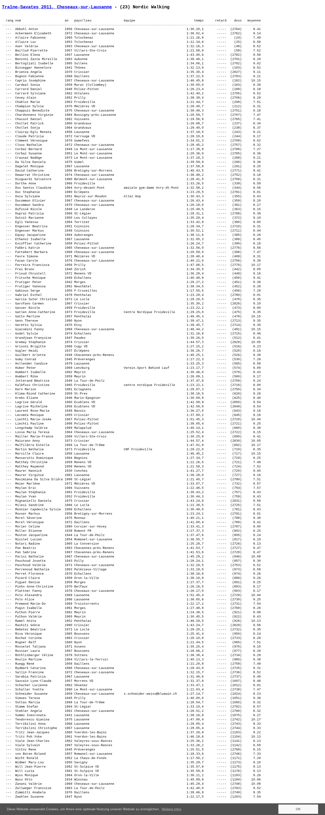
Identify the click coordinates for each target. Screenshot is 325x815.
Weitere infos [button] (171, 809)
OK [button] (298, 809)
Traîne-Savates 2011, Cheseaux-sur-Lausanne (57, 7)
